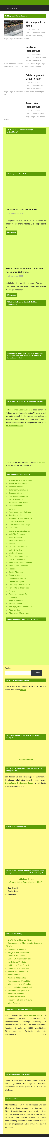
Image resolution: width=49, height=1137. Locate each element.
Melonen (12, 544)
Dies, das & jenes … (17, 493)
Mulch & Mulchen (15, 550)
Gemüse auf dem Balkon (18, 502)
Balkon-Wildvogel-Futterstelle (19, 959)
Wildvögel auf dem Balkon (17, 174)
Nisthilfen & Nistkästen (17, 978)
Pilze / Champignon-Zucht (18, 971)
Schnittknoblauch (14, 975)
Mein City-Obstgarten (17, 534)
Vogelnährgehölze (15, 600)
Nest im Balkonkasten (16, 997)
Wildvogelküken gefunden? (18, 990)
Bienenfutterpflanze (16, 487)
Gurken (12, 509)
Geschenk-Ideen (15, 506)
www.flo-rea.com (26, 759)
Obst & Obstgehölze (16, 559)
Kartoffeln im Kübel (16, 515)
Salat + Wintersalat (27, 67)
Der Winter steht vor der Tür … (23, 209)
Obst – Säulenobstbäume (18, 556)
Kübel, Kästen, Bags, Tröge (34, 64)
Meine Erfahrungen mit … (19, 540)
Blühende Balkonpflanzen (18, 490)
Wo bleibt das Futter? (16, 956)
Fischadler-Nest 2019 (17, 499)
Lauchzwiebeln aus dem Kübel (20, 987)
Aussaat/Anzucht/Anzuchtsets (20, 480)
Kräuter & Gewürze (16, 64)
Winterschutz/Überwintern (19, 613)
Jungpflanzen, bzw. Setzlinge (20, 512)
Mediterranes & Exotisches (19, 531)
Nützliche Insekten (16, 553)
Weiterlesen (11, 233)
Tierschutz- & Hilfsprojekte (19, 588)
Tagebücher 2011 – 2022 (18, 578)
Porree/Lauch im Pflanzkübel (19, 981)
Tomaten (38, 67)
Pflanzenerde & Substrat (18, 566)
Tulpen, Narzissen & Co (18, 594)
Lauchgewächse (15, 528)
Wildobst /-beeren (15, 604)
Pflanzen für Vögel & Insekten (20, 563)
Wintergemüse (14, 610)
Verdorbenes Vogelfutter (17, 962)
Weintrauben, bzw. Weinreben (19, 984)
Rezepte (12, 569)
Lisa (27, 33)
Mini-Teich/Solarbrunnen (18, 547)
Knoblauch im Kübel (16, 994)
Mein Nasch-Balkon (21, 38)
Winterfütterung (14, 1003)
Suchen (8, 668)
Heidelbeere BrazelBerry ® (18, 965)
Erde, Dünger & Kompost (18, 496)
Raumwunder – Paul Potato (18, 968)
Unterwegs (13, 597)
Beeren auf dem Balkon (18, 484)
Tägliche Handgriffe (16, 581)
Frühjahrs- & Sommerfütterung (20, 1000)
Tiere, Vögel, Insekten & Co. (19, 585)
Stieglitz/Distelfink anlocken (18, 953)
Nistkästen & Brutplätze (17, 949)
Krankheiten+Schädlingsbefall (20, 518)
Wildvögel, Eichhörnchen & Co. (21, 607)
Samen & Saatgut (15, 575)
